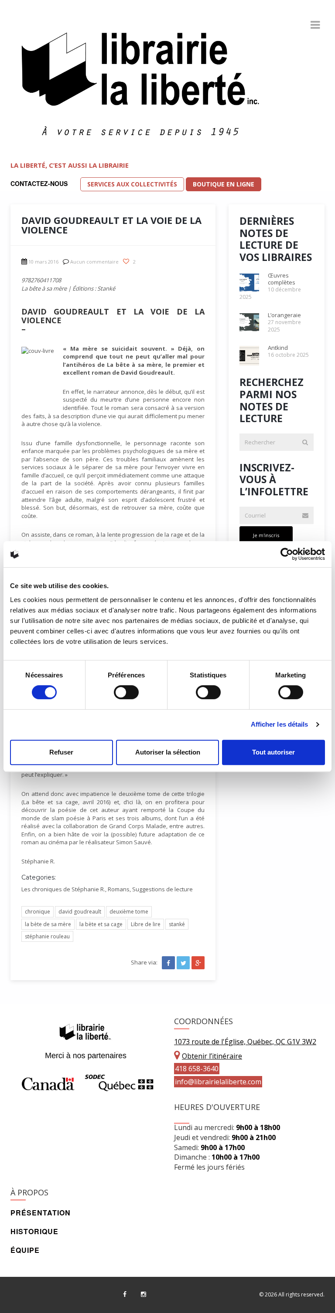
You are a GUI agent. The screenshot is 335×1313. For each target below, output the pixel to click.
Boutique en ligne (223, 184)
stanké (177, 924)
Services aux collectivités (132, 184)
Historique (34, 1231)
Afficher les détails (279, 724)
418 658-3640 (197, 1068)
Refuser (61, 752)
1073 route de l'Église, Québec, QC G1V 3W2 (245, 1041)
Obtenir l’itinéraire (212, 1056)
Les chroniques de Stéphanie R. (63, 889)
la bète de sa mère (48, 924)
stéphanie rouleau (47, 936)
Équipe (25, 1250)
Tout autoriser (273, 752)
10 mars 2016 (43, 261)
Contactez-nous (39, 183)
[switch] (126, 692)
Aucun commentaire (94, 261)
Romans (119, 889)
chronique (37, 911)
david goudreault (79, 911)
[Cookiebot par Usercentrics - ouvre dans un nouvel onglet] (287, 554)
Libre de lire (146, 924)
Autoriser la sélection (167, 752)
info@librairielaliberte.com (218, 1081)
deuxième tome (128, 911)
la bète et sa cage (101, 924)
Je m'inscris (266, 535)
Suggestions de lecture (162, 889)
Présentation (40, 1213)
